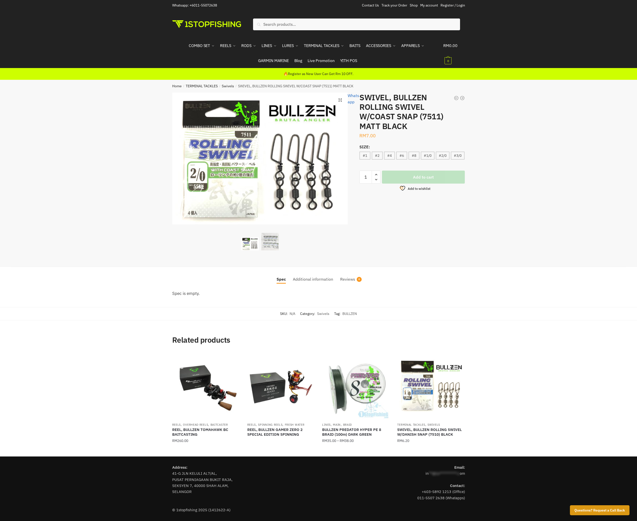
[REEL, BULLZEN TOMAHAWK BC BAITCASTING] (206, 386)
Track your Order (394, 5)
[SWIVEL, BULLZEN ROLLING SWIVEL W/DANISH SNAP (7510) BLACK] (431, 386)
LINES (326, 424)
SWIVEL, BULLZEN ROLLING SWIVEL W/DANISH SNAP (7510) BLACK (429, 432)
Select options (206, 450)
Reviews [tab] (347, 279)
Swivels (228, 86)
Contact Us (370, 5)
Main (337, 424)
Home (177, 86)
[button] (340, 100)
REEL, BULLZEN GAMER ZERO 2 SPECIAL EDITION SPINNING (275, 432)
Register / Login (453, 5)
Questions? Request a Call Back (599, 510)
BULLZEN (349, 313)
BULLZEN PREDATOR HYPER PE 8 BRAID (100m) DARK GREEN (351, 432)
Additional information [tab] (313, 279)
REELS (176, 424)
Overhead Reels (195, 424)
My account (429, 5)
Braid (347, 424)
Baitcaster (219, 424)
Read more (281, 450)
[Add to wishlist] (233, 358)
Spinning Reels (270, 424)
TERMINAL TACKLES (202, 86)
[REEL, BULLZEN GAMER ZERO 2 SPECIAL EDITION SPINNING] (281, 386)
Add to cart (423, 177)
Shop (414, 5)
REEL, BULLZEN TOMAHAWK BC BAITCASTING (200, 432)
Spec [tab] (281, 279)
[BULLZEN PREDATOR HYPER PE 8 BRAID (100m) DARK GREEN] (356, 386)
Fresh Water (295, 424)
